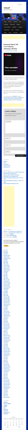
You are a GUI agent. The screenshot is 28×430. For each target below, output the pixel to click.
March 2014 (6, 378)
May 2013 (5, 393)
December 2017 (7, 327)
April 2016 (6, 345)
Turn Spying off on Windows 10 (15, 231)
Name (8, 138)
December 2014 (7, 365)
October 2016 (6, 338)
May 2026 (5, 251)
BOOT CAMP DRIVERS (11, 235)
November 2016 (7, 337)
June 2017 (6, 330)
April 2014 (6, 377)
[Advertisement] (14, 37)
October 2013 (6, 385)
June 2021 (6, 274)
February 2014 (7, 380)
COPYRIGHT (15, 32)
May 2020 (5, 292)
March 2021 (6, 278)
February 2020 (7, 297)
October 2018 (6, 314)
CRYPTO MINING (7, 27)
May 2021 (5, 275)
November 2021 (7, 266)
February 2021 (7, 279)
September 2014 (7, 370)
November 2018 (7, 312)
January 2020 (6, 298)
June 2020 (6, 291)
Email (8, 145)
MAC (20, 21)
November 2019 (7, 301)
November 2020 (7, 284)
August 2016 (6, 341)
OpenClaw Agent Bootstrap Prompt (11, 183)
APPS (12, 29)
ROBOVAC (14, 27)
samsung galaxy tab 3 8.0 (17, 98)
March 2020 (6, 295)
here (6, 93)
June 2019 (6, 308)
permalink (19, 100)
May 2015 (5, 360)
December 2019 (7, 299)
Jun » (19, 427)
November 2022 (7, 255)
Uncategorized (7, 412)
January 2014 (6, 381)
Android (5, 97)
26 (5, 425)
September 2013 (7, 387)
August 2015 (6, 355)
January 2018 (6, 325)
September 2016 (7, 340)
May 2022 (5, 261)
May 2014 (5, 375)
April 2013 (6, 394)
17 (19, 422)
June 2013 (6, 391)
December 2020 (7, 282)
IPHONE (9, 21)
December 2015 (7, 350)
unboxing (5, 100)
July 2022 (6, 259)
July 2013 (6, 390)
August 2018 (6, 317)
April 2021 (6, 276)
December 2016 (7, 335)
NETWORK (20, 27)
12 (5, 422)
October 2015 (6, 353)
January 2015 (6, 364)
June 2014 (6, 374)
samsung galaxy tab (7, 98)
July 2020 (6, 289)
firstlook (8, 97)
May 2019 (5, 309)
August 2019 (6, 305)
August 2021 (6, 271)
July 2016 (6, 342)
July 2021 (6, 272)
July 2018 (6, 318)
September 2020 (7, 287)
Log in (5, 162)
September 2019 (7, 304)
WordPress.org (7, 167)
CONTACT (17, 29)
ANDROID (15, 21)
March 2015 (6, 363)
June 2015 (6, 358)
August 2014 (6, 371)
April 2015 (6, 361)
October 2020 (6, 285)
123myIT (7, 8)
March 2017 (6, 334)
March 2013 (6, 396)
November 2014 (7, 367)
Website (7, 151)
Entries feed (6, 164)
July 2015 (6, 357)
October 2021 (6, 268)
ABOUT (5, 32)
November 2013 (7, 384)
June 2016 (6, 344)
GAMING (18, 24)
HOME (5, 21)
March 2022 (6, 264)
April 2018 (6, 321)
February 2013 (7, 397)
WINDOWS (6, 24)
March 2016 (6, 347)
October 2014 (6, 368)
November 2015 (7, 351)
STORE (21, 32)
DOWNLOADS (6, 29)
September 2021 (7, 269)
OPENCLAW (12, 24)
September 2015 (7, 354)
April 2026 (6, 252)
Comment (8, 121)
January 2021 (6, 281)
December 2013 (7, 383)
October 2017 (6, 328)
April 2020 (6, 294)
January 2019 (6, 311)
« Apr (8, 427)
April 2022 (6, 262)
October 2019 (6, 302)
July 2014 (6, 373)
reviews (15, 97)
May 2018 (5, 320)
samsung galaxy (20, 97)
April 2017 (6, 332)
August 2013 (6, 388)
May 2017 (5, 331)
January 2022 (6, 265)
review (12, 97)
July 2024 (6, 254)
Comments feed (7, 165)
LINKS (10, 32)
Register (5, 161)
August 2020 (6, 288)
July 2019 (6, 307)
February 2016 (7, 348)
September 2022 (7, 258)
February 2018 (7, 324)
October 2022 (6, 256)
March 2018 (6, 322)
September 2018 (7, 315)
